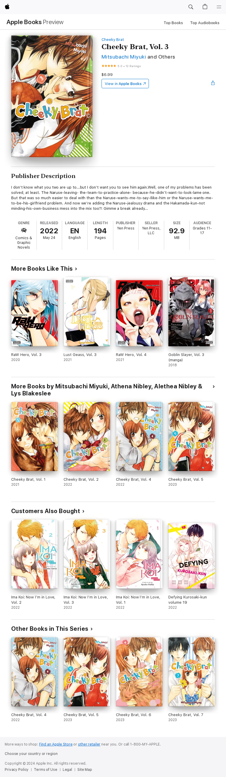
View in (123, 83)
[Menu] (219, 7)
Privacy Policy (17, 770)
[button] (191, 7)
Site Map (84, 770)
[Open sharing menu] (213, 83)
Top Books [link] (173, 23)
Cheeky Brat (113, 39)
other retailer (89, 744)
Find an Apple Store (56, 744)
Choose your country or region (31, 754)
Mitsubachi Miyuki (124, 57)
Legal (67, 770)
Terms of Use (45, 770)
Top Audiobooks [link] (205, 23)
